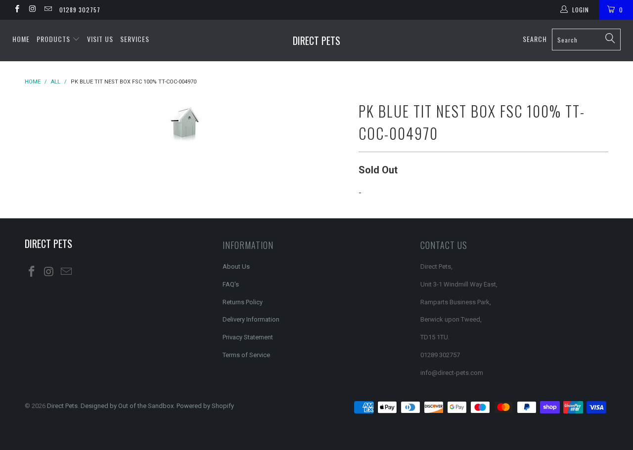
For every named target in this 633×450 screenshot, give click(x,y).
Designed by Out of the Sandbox (127, 405)
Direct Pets (316, 40)
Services (134, 39)
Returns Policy (243, 302)
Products (54, 39)
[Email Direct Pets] (48, 9)
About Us (236, 266)
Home (21, 39)
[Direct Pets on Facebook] (16, 9)
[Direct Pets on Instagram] (32, 9)
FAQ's (231, 284)
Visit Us (100, 39)
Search (535, 39)
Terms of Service (246, 355)
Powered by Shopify (205, 405)
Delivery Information (251, 319)
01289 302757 (79, 9)
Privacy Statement (248, 337)
